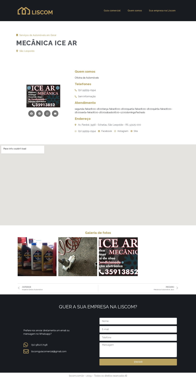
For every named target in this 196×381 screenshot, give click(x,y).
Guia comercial (112, 10)
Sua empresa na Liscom (162, 10)
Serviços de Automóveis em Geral (37, 35)
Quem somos (135, 10)
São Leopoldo (27, 50)
